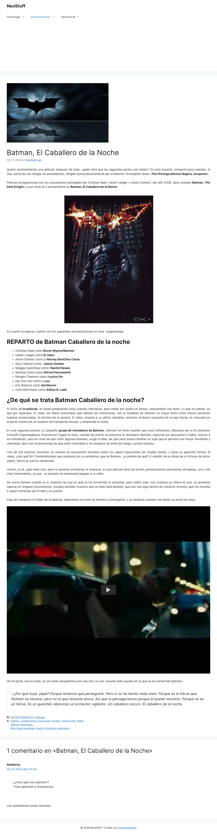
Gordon (56, 720)
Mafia (80, 720)
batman (15, 720)
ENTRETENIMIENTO (22, 717)
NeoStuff (16, 5)
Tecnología (13, 16)
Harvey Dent (69, 720)
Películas (40, 717)
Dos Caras (44, 720)
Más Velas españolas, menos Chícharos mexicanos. (40, 728)
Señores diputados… (22, 724)
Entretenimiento (40, 16)
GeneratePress (127, 827)
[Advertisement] (108, 47)
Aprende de (68, 16)
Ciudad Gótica (29, 720)
